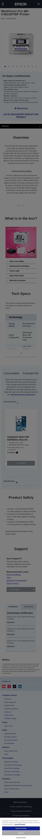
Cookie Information (19, 824)
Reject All (21, 833)
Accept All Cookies (21, 828)
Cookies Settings (21, 837)
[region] (21, 828)
